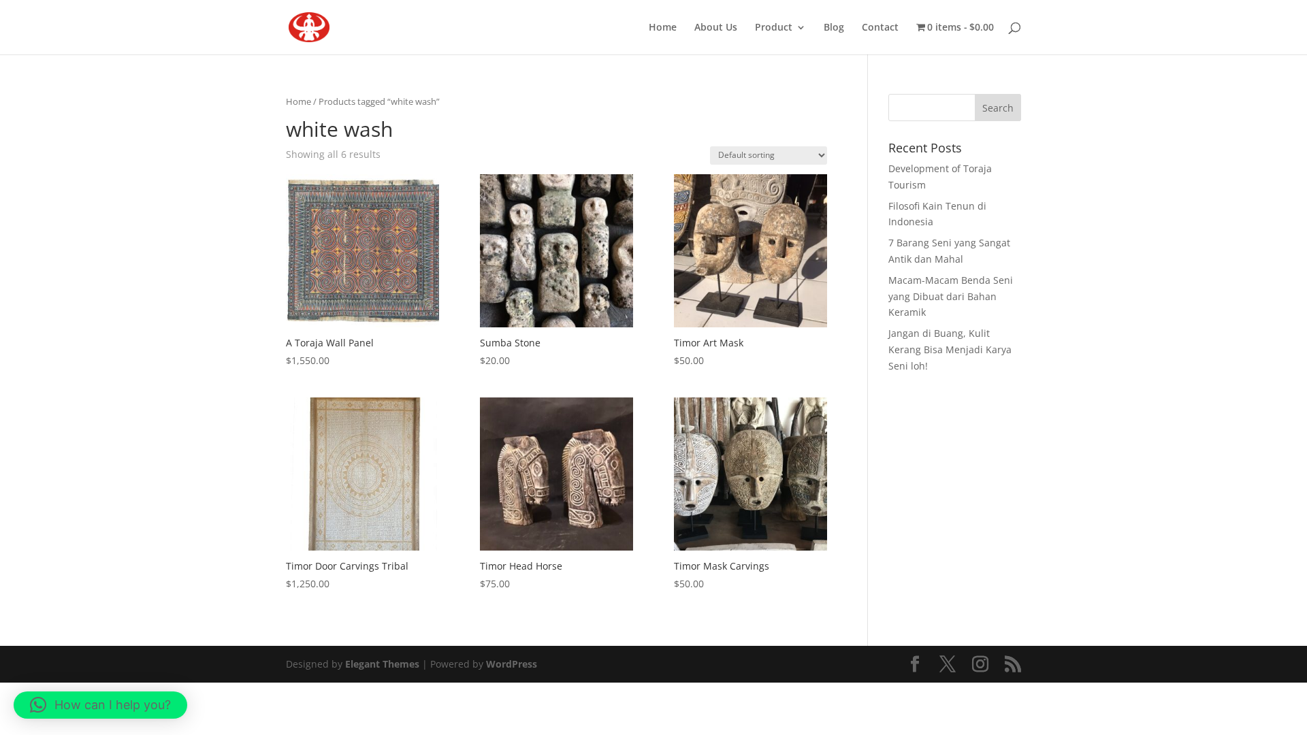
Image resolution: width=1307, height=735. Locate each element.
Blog (834, 27)
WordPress (511, 663)
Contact (880, 27)
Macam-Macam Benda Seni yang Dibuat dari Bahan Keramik (950, 296)
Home (663, 27)
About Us (715, 27)
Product (773, 27)
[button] (100, 705)
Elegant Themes (382, 663)
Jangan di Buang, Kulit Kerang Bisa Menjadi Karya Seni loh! (950, 349)
